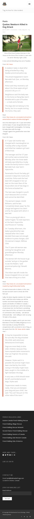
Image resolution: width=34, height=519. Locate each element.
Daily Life (24, 29)
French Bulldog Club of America (12, 441)
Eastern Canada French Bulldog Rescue (15, 420)
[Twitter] (24, 516)
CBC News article (20, 329)
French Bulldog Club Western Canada (14, 438)
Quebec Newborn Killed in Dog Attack (15, 25)
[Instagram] (30, 516)
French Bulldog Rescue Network (13, 427)
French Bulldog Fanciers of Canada (14, 434)
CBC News (9, 64)
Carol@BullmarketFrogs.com (15, 478)
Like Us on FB (8, 462)
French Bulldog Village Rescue (12, 424)
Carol (4, 32)
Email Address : (7, 490)
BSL (21, 29)
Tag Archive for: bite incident (13, 10)
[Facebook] (21, 516)
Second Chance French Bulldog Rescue (15, 431)
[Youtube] (27, 516)
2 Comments (13, 29)
